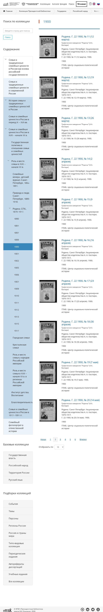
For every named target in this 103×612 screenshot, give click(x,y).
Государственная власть (18, 457)
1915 (16, 323)
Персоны (13, 518)
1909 (16, 288)
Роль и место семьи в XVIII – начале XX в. (18, 164)
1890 (16, 218)
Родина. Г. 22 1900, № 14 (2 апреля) (77, 160)
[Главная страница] (11, 4)
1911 (16, 302)
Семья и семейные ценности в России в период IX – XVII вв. (19, 119)
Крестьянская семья (19, 346)
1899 (16, 239)
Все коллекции (16, 581)
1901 (16, 253)
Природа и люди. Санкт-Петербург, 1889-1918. (21, 197)
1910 (16, 295)
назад (43, 439)
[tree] (18, 245)
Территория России (19, 472)
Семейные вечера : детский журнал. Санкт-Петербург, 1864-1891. (21, 180)
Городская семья (21, 337)
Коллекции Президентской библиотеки (35, 11)
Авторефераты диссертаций (16, 565)
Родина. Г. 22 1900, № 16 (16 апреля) (78, 242)
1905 (16, 267)
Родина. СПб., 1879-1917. (19, 210)
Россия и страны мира (17, 535)
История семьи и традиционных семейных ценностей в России (19, 105)
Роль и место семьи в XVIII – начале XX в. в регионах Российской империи (20, 378)
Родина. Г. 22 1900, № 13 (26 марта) (78, 119)
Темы (11, 511)
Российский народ (80, 11)
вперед (83, 439)
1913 (16, 316)
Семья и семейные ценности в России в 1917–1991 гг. (19, 412)
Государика (61, 11)
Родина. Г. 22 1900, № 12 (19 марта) (78, 79)
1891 (16, 225)
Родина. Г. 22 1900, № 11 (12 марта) (78, 38)
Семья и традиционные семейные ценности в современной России (19, 87)
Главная (9, 11)
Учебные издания (18, 574)
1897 (16, 232)
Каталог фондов (59, 4)
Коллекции (45, 4)
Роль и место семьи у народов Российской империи (21, 359)
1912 (16, 309)
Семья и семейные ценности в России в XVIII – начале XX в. (19, 132)
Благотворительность (22, 402)
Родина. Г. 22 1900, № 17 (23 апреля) (78, 282)
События (13, 503)
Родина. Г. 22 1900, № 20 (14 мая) (81, 400)
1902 (16, 260)
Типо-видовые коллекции (16, 545)
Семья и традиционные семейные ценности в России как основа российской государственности (19, 67)
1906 (16, 274)
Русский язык (16, 479)
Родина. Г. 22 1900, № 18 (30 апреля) (78, 323)
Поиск (71, 4)
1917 (16, 330)
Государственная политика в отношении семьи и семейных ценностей (20, 148)
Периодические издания (17, 555)
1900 (16, 246)
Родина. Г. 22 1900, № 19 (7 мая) (80, 362)
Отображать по (46, 447)
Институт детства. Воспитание (20, 394)
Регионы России (17, 525)
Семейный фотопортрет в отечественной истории (16, 427)
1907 (16, 281)
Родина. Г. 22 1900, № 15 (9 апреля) (77, 201)
